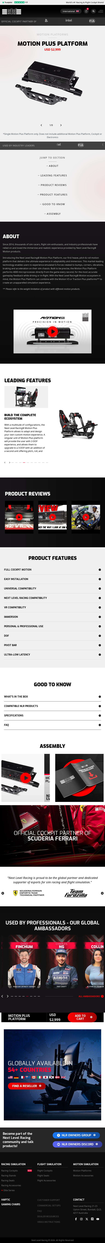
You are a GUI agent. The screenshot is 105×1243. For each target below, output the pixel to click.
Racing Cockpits (9, 1170)
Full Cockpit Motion (17, 569)
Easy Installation (16, 579)
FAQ (6, 725)
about (54, 165)
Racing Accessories (11, 1185)
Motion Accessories (83, 1175)
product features (54, 194)
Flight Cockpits (44, 1170)
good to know (53, 204)
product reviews (54, 185)
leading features (53, 175)
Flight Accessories (46, 1180)
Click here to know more (26, 982)
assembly (54, 213)
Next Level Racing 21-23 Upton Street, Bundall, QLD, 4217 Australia (87, 1209)
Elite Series (9, 1190)
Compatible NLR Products (21, 706)
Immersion (11, 617)
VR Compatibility (15, 607)
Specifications (13, 715)
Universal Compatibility (20, 588)
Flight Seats (43, 1175)
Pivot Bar (10, 645)
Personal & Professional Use (23, 626)
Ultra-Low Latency (17, 654)
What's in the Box (16, 696)
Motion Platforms (82, 1170)
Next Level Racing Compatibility (25, 598)
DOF (6, 635)
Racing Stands (8, 1175)
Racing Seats (7, 1180)
